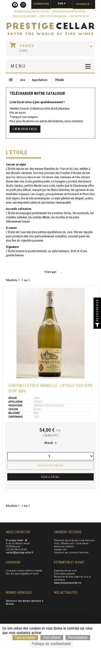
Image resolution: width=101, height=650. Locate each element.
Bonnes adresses (19, 592)
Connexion (41, 3)
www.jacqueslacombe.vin (68, 582)
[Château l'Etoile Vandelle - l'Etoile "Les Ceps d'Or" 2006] (50, 333)
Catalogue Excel (25, 129)
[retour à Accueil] (10, 80)
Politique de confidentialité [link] (51, 644)
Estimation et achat (69, 562)
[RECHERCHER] (97, 325)
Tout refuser (52, 637)
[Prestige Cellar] (50, 29)
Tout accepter (25, 637)
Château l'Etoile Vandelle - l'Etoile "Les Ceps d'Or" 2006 (50, 388)
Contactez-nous (79, 16)
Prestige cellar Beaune (53, 16)
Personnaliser (78, 637)
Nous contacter (18, 532)
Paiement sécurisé (68, 532)
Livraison (13, 562)
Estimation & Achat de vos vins (31, 11)
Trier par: (50, 272)
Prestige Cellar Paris (24, 16)
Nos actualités (65, 592)
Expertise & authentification (69, 11)
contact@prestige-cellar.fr (19, 552)
